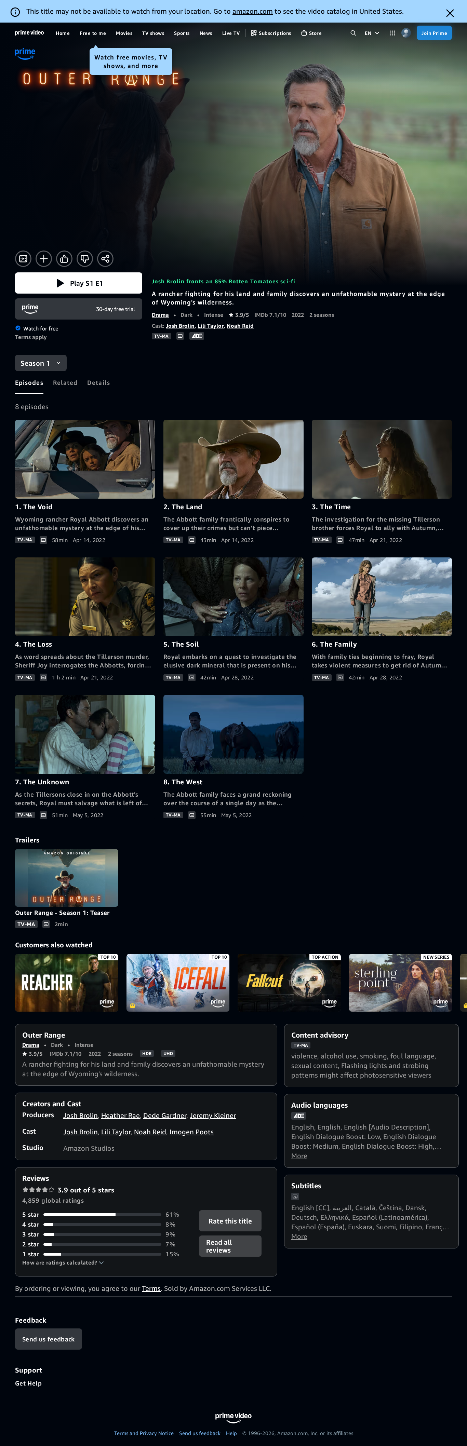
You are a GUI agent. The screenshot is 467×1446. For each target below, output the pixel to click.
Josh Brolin (180, 325)
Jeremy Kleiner (213, 1115)
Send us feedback (200, 1433)
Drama (160, 314)
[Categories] (392, 33)
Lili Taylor (211, 325)
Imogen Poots (192, 1132)
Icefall (178, 983)
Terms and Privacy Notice (144, 1433)
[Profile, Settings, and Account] (406, 33)
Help (231, 1433)
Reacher (66, 983)
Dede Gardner (164, 1115)
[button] (78, 283)
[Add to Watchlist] (44, 259)
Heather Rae (120, 1115)
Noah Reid (240, 325)
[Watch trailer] (23, 259)
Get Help (28, 1383)
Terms (151, 1288)
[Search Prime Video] (353, 33)
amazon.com (252, 11)
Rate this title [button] (230, 1221)
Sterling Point (400, 983)
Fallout (289, 983)
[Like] (64, 259)
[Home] (29, 33)
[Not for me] (85, 259)
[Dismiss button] (450, 13)
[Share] (105, 259)
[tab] (29, 382)
